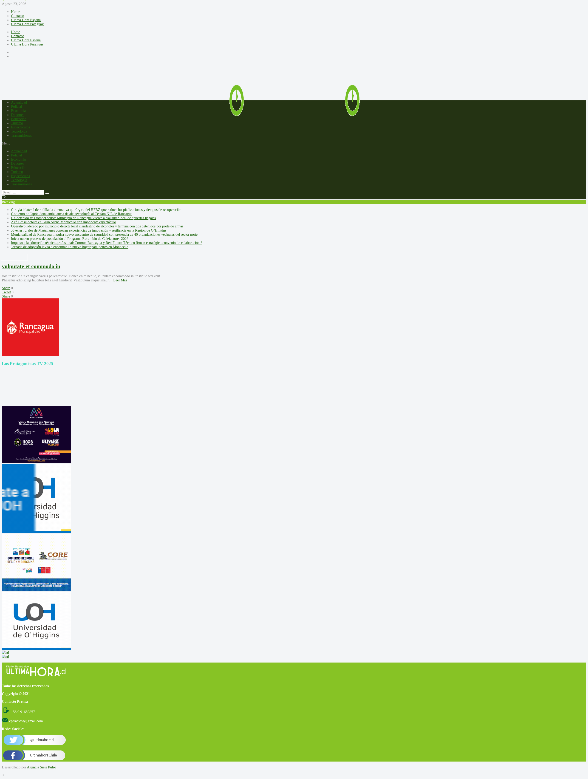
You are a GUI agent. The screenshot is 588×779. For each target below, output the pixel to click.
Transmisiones (21, 135)
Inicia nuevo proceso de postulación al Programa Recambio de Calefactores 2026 (69, 239)
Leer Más (120, 280)
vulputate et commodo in (31, 266)
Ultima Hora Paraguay (27, 24)
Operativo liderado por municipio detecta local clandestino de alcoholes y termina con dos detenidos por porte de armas (97, 226)
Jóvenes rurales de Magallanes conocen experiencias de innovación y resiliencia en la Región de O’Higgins (88, 230)
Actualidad (19, 102)
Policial (16, 106)
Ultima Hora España (26, 20)
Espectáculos (20, 127)
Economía (18, 111)
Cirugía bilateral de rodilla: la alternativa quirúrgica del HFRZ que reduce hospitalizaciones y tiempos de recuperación (96, 210)
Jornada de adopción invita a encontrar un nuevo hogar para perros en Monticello (69, 247)
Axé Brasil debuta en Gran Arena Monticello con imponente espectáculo (63, 222)
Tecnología (19, 131)
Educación (18, 119)
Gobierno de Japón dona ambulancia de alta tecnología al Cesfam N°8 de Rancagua (71, 214)
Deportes (17, 115)
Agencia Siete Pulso (41, 767)
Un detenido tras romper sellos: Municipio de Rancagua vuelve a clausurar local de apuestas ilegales (83, 218)
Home (15, 12)
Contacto (17, 16)
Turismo (17, 123)
